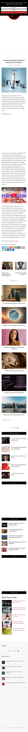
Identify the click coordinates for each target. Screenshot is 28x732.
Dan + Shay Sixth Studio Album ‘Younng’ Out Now (14, 303)
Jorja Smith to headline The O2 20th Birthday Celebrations (16, 682)
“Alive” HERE (15, 241)
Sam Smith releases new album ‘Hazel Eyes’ (14, 370)
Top (14, 729)
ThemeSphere (21, 727)
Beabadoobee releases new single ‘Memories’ (14, 414)
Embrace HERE (8, 114)
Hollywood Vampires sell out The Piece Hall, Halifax (14, 661)
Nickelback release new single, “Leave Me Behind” (14, 325)
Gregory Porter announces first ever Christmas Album (6, 274)
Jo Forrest (17, 65)
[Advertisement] (14, 37)
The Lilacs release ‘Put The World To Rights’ (14, 392)
